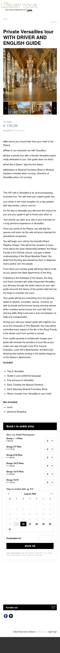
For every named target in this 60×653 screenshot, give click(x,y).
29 (43, 523)
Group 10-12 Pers (15, 464)
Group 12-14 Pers (15, 472)
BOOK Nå (30, 546)
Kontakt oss (12, 607)
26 (23, 523)
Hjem (5, 18)
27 (30, 523)
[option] (10, 108)
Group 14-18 (12, 481)
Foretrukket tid (14, 538)
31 (10, 529)
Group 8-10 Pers (14, 456)
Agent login (52, 631)
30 (50, 523)
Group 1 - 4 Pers (14, 439)
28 (37, 523)
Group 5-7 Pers (13, 447)
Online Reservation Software (24, 631)
